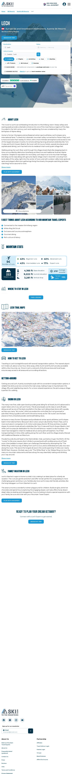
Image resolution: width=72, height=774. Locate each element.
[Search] (38, 54)
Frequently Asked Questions (7, 752)
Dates (38, 44)
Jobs (3, 766)
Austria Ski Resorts (23, 11)
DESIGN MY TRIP (9, 350)
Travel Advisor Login (43, 746)
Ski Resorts (11, 11)
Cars (42, 59)
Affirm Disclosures (42, 759)
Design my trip (36, 521)
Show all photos (23, 211)
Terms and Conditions (8, 770)
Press (3, 760)
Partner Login (41, 749)
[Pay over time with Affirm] (8, 86)
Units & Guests (8, 51)
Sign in (22, 71)
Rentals (36, 63)
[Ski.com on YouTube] (22, 720)
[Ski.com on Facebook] (4, 720)
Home (3, 11)
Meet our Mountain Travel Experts (7, 743)
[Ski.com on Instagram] (16, 720)
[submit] (30, 731)
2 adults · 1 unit (11, 54)
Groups (39, 753)
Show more (6, 167)
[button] (19, 195)
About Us (4, 748)
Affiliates (39, 743)
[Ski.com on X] (10, 720)
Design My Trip (9, 38)
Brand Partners (41, 756)
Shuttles (52, 59)
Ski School (24, 63)
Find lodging (36, 297)
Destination (7, 44)
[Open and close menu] (69, 4)
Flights (20, 59)
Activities (32, 59)
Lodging (10, 59)
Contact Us (5, 756)
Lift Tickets (11, 63)
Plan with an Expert (12, 172)
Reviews (4, 763)
